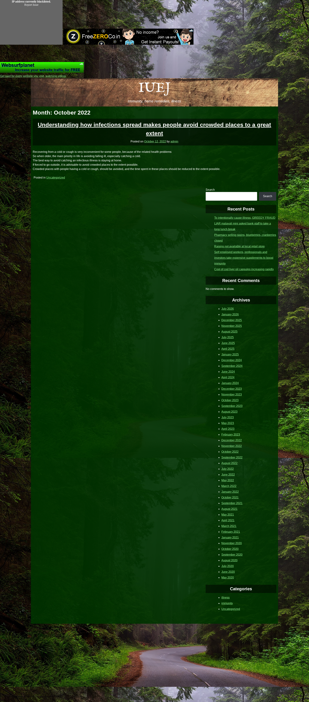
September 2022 (231, 457)
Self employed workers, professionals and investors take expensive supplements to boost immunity (243, 258)
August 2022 (229, 463)
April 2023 (227, 428)
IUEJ (154, 88)
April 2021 (227, 520)
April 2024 (227, 377)
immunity (227, 603)
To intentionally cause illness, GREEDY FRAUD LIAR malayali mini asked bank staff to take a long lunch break (244, 223)
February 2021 (230, 531)
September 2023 (231, 405)
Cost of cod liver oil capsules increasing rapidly (244, 269)
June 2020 (228, 571)
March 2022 (228, 486)
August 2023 (229, 411)
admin (174, 141)
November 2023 (231, 394)
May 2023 (227, 423)
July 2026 (227, 308)
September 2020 (231, 554)
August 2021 (229, 508)
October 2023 (230, 400)
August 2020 (229, 560)
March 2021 (228, 526)
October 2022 (230, 451)
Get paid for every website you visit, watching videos (33, 76)
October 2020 (230, 548)
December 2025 (231, 320)
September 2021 (231, 503)
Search (210, 189)
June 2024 (228, 371)
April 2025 (227, 348)
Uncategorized (55, 177)
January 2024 (230, 383)
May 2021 (227, 514)
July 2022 (227, 468)
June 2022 (228, 474)
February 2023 (230, 434)
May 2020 (227, 577)
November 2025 (231, 325)
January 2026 (230, 314)
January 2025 (230, 354)
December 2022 (231, 440)
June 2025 (228, 343)
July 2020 (227, 566)
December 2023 (231, 388)
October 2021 (230, 497)
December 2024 (231, 360)
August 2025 (229, 331)
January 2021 (230, 537)
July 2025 (227, 337)
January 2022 (230, 491)
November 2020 (231, 543)
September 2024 (231, 365)
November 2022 (231, 446)
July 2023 (227, 417)
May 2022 (227, 480)
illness (225, 597)
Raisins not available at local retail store (239, 246)
